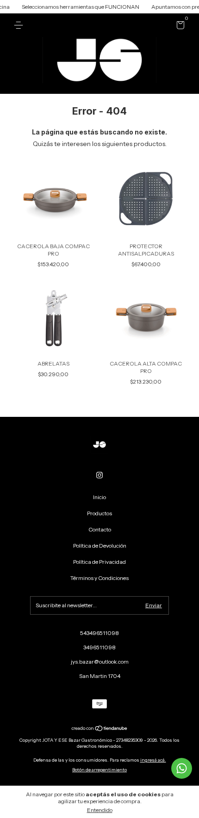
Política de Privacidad (99, 561)
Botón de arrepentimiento (99, 770)
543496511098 (99, 632)
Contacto (99, 529)
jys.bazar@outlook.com (100, 661)
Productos (99, 513)
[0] (179, 26)
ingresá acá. (153, 760)
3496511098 (99, 647)
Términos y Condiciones (99, 577)
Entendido (99, 809)
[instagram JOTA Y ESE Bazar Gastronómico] (99, 475)
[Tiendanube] (100, 729)
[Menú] (20, 25)
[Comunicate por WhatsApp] (181, 768)
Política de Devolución (99, 545)
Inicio (99, 497)
